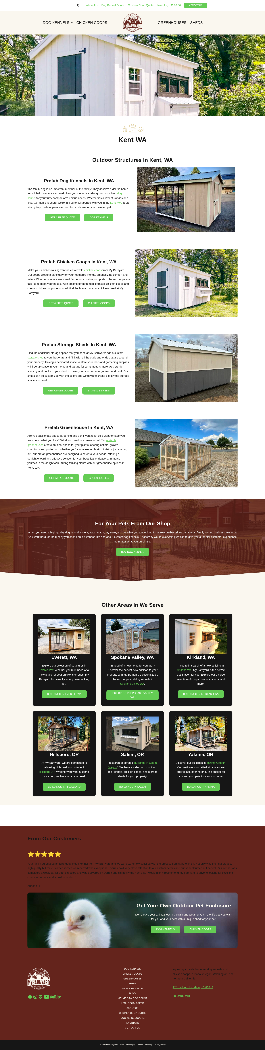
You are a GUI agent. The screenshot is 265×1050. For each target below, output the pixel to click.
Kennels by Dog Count (132, 998)
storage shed (35, 357)
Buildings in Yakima (201, 786)
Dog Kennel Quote (112, 5)
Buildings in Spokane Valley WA (132, 695)
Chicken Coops (91, 23)
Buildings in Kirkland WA (201, 694)
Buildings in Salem (132, 786)
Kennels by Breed (132, 1003)
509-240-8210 (181, 996)
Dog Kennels (56, 23)
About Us (92, 5)
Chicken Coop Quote (141, 5)
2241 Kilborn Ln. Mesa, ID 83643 (193, 987)
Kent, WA (116, 202)
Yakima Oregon (215, 762)
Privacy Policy (159, 1045)
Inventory (163, 5)
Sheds (196, 23)
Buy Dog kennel (132, 551)
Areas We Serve (132, 988)
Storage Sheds (99, 390)
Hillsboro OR (47, 771)
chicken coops (93, 270)
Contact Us (195, 5)
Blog (132, 993)
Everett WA (46, 670)
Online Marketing (126, 1045)
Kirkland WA (184, 670)
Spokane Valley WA (132, 683)
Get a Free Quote (62, 217)
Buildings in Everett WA (64, 694)
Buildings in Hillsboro (64, 786)
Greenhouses (172, 23)
